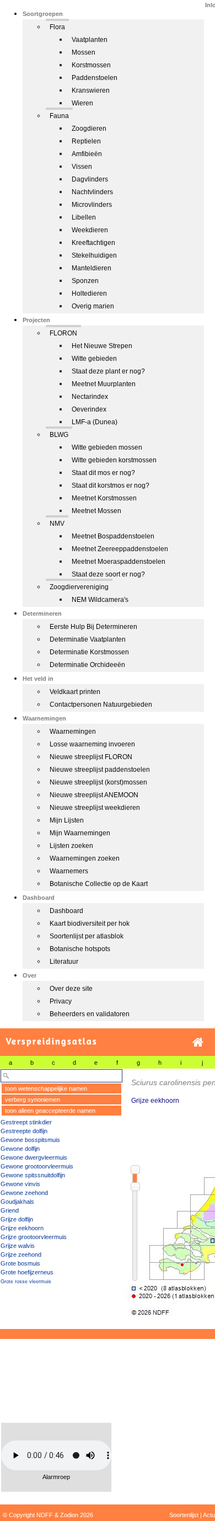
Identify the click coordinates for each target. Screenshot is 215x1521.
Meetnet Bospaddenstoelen (113, 536)
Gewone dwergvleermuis (34, 1157)
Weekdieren (90, 230)
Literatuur (64, 961)
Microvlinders (92, 205)
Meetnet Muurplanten (104, 384)
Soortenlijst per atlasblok (86, 936)
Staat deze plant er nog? (108, 371)
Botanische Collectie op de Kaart (99, 884)
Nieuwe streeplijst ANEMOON (94, 795)
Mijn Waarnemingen (80, 833)
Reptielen (86, 141)
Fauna (59, 116)
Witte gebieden (94, 358)
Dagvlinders (90, 179)
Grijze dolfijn (17, 1219)
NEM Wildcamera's (100, 600)
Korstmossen (91, 65)
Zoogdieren (89, 128)
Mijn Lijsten (67, 820)
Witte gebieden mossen (107, 447)
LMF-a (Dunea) (94, 422)
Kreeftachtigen (93, 243)
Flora (57, 27)
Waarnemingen (73, 731)
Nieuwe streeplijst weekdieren (95, 808)
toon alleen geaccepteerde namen (50, 1110)
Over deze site (71, 988)
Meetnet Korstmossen (104, 498)
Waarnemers (69, 871)
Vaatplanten (90, 40)
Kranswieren (91, 90)
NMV (57, 523)
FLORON (63, 333)
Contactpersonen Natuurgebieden (101, 704)
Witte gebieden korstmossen (114, 460)
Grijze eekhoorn (22, 1228)
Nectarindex (90, 397)
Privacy (61, 1001)
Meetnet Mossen (96, 511)
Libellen (84, 217)
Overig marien (93, 306)
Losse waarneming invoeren (92, 744)
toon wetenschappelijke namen (46, 1088)
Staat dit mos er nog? (103, 473)
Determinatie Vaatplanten (88, 639)
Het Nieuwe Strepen (102, 346)
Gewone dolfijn (20, 1148)
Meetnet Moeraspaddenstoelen (118, 561)
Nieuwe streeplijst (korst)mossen (98, 782)
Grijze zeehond (21, 1254)
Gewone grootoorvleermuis (37, 1166)
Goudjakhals (17, 1201)
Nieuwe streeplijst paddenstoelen (100, 769)
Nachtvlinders (92, 192)
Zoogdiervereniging (79, 587)
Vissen (82, 166)
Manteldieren (91, 268)
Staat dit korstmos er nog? (110, 485)
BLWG (59, 435)
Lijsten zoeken (71, 846)
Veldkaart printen (75, 692)
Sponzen (85, 281)
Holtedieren (89, 293)
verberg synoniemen (32, 1099)
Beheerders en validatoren (90, 1014)
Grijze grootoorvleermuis (34, 1237)
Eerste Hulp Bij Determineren (93, 627)
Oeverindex (89, 409)
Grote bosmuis (20, 1263)
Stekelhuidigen (94, 255)
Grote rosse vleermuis (26, 1281)
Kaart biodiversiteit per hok (90, 923)
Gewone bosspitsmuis (30, 1139)
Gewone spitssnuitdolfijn (33, 1175)
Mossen (83, 52)
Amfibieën (87, 154)
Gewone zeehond (24, 1192)
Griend (10, 1210)
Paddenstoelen (94, 78)
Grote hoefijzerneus (27, 1272)
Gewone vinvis (20, 1184)
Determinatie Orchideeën (87, 665)
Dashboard (66, 911)
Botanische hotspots (80, 949)
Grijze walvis (18, 1245)
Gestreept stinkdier (26, 1122)
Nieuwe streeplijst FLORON (91, 757)
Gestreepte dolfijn (24, 1131)
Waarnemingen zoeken (85, 858)
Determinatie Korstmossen (89, 652)
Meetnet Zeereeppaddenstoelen (120, 549)
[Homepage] (197, 1042)
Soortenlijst (183, 1515)
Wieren (82, 103)
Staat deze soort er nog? (108, 574)
